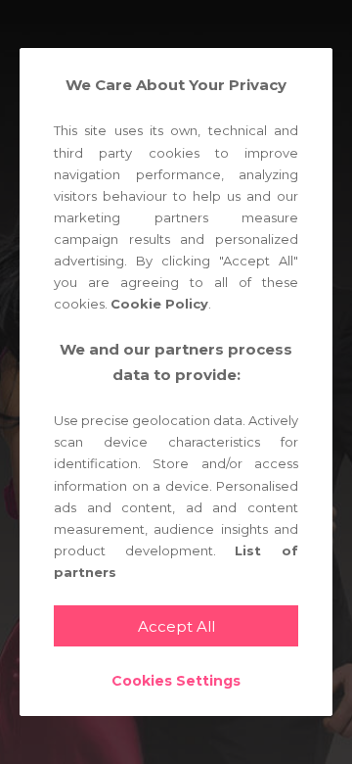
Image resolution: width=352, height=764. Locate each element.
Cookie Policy (159, 303)
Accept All (176, 626)
